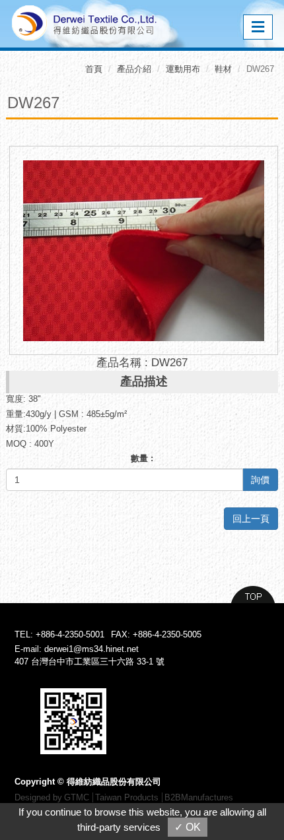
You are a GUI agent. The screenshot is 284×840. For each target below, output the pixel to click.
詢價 (260, 479)
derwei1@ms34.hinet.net (91, 649)
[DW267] (143, 250)
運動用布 (183, 69)
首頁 (93, 69)
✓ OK (187, 827)
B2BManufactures (198, 797)
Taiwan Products (127, 797)
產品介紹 (134, 69)
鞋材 (223, 69)
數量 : (142, 458)
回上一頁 (250, 518)
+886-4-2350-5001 (70, 634)
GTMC (76, 797)
